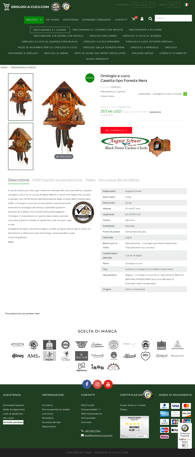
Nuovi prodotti (97, 59)
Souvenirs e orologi (23, 53)
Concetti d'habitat (173, 53)
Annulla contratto (13, 422)
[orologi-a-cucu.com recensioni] (134, 428)
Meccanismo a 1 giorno (49, 29)
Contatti (121, 19)
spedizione (155, 111)
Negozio (32, 19)
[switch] (185, 445)
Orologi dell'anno (103, 35)
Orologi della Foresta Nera (103, 47)
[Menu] (190, 424)
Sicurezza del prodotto (119, 180)
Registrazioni (49, 426)
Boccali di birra (56, 53)
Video (90, 77)
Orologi (171, 47)
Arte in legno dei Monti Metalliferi (100, 53)
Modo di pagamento (14, 409)
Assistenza (71, 19)
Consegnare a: (123, 4)
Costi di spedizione (13, 413)
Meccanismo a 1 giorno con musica (98, 29)
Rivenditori (48, 418)
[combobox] (143, 4)
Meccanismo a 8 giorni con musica (58, 35)
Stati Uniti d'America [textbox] (144, 4)
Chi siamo (52, 19)
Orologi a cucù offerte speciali (149, 41)
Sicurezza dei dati (51, 422)
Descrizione (18, 180)
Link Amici (47, 413)
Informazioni (53, 394)
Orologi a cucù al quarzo (142, 35)
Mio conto (8, 418)
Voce (10, 241)
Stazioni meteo (143, 53)
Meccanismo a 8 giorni (145, 29)
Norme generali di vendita (56, 409)
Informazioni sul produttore (57, 180)
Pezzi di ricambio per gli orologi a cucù (47, 47)
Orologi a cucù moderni (102, 41)
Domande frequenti (96, 19)
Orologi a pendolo (145, 47)
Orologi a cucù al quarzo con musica (50, 41)
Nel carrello (114, 130)
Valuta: (163, 4)
